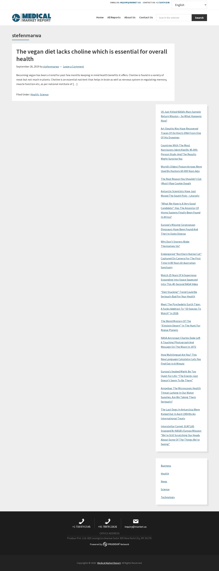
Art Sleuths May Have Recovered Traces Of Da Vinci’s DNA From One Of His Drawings (181, 133)
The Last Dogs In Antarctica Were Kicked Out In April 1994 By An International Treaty (180, 414)
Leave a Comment (73, 66)
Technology (168, 497)
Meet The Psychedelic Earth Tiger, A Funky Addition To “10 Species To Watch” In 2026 (181, 309)
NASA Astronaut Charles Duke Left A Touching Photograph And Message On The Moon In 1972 (180, 342)
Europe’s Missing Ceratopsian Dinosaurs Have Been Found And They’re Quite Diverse (179, 229)
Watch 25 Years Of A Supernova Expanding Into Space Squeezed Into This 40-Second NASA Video (179, 279)
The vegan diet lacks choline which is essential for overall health (91, 55)
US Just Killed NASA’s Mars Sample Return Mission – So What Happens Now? (181, 116)
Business (166, 465)
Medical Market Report (37, 17)
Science (44, 94)
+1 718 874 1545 (163, 2)
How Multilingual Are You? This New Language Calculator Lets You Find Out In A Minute (181, 359)
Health (34, 94)
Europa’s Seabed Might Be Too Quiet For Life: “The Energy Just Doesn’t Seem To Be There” (179, 376)
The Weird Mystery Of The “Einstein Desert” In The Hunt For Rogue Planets (180, 325)
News (164, 481)
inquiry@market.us (130, 2)
